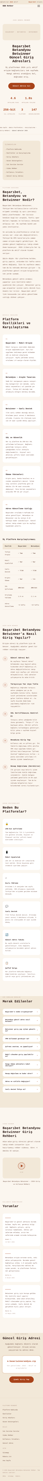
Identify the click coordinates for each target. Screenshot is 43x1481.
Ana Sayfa (3, 127)
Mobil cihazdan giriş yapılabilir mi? (21, 1055)
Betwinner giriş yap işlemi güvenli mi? (21, 1030)
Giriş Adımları (13, 157)
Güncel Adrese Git (21, 86)
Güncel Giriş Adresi (15, 176)
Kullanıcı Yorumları (15, 172)
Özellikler (7, 1414)
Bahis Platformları (16, 127)
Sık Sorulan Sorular (15, 164)
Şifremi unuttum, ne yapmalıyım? (21, 1047)
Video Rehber (12, 168)
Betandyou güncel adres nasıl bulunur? (21, 1020)
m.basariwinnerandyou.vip (21, 1361)
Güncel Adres (8, 1443)
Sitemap (6, 1453)
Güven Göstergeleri (14, 161)
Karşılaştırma (30, 127)
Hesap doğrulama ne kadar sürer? (21, 1074)
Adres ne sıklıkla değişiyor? (21, 1081)
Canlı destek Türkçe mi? (21, 1089)
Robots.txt (7, 1456)
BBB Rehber (8, 6)
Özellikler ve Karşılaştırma (18, 153)
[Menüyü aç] (38, 6)
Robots (18, 1476)
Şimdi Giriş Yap (21, 1380)
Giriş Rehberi (5, 130)
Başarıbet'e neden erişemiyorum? (21, 1012)
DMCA (4, 1476)
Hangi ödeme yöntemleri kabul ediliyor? (21, 1065)
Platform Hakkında (14, 149)
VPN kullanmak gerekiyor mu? (21, 1039)
